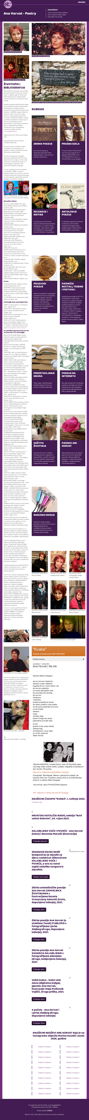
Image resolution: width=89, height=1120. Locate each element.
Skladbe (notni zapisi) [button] (40, 877)
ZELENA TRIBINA (52, 1107)
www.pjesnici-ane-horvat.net (17, 328)
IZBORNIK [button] (81, 2)
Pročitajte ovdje (37, 802)
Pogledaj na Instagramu (44, 1047)
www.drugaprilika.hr (10, 131)
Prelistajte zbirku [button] (39, 909)
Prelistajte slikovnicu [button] (40, 841)
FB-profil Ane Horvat (38, 1107)
